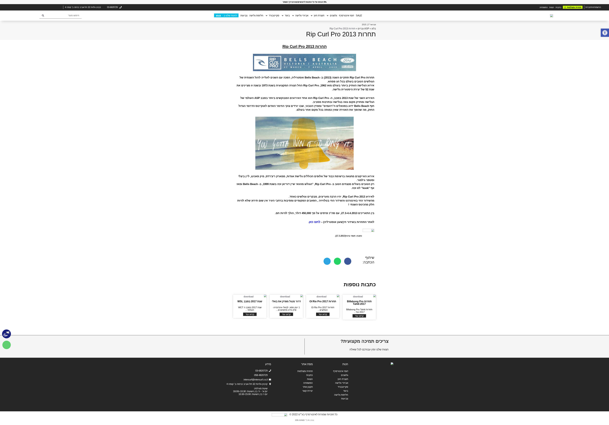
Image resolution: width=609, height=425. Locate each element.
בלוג (374, 28)
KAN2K (302, 420)
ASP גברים (363, 28)
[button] (605, 33)
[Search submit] (42, 15)
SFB (296, 420)
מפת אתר (307, 364)
